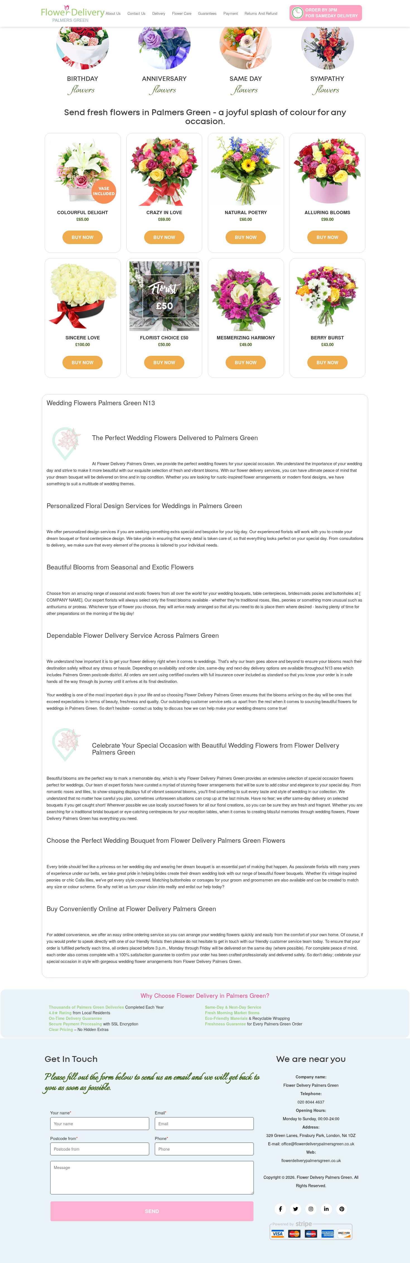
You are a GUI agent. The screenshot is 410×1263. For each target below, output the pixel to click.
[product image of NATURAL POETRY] (246, 171)
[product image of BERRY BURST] (328, 296)
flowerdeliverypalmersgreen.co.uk (311, 1160)
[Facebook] (280, 1209)
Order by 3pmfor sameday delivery (331, 13)
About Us (113, 13)
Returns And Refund (261, 13)
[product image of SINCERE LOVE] (83, 296)
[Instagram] (311, 1209)
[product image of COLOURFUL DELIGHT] (83, 171)
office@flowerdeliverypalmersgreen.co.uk (317, 1143)
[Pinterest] (341, 1209)
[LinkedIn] (326, 1209)
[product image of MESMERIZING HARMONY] (246, 296)
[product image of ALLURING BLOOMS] (328, 171)
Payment (230, 13)
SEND (152, 1211)
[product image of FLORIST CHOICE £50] (164, 296)
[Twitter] (295, 1209)
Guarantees (207, 13)
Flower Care (181, 13)
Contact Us (136, 13)
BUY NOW (82, 237)
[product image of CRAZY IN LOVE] (164, 171)
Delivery (158, 13)
